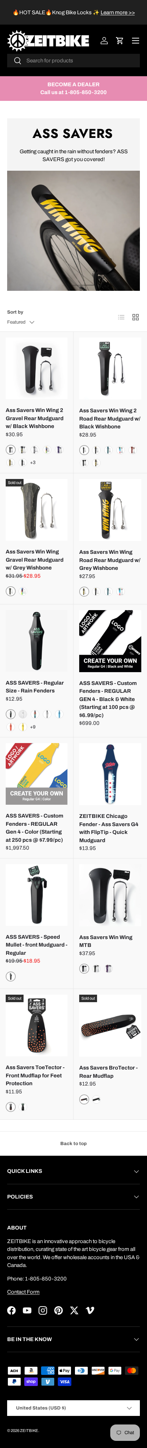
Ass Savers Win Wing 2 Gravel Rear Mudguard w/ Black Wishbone (35, 418)
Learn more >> (118, 12)
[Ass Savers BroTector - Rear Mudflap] (110, 1026)
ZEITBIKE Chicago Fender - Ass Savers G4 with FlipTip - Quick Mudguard (108, 828)
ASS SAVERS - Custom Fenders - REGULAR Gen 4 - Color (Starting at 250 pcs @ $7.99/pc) (34, 828)
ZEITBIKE (29, 1430)
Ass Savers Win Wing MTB (105, 941)
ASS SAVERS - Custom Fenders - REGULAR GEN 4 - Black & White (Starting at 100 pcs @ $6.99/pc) (108, 699)
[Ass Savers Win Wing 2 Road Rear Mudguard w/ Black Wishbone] (110, 368)
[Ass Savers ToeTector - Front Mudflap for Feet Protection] (36, 1025)
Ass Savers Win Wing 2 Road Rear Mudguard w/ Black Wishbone (110, 418)
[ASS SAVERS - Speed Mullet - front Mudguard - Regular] (36, 895)
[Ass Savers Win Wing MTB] (110, 895)
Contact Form (23, 1292)
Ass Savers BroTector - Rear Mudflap (108, 1072)
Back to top (73, 1143)
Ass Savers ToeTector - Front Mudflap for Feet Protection (35, 1075)
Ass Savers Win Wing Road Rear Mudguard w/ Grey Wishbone (110, 560)
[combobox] (73, 60)
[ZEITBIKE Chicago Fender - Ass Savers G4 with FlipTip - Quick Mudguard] (110, 774)
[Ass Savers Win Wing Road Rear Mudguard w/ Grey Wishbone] (110, 510)
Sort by (15, 312)
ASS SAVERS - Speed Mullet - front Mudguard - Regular (36, 945)
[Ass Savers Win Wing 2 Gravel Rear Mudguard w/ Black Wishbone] (36, 368)
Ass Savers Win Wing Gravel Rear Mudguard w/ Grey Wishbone (35, 560)
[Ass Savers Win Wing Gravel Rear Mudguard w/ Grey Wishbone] (36, 510)
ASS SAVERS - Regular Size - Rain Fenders (35, 687)
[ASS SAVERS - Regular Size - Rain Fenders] (36, 641)
